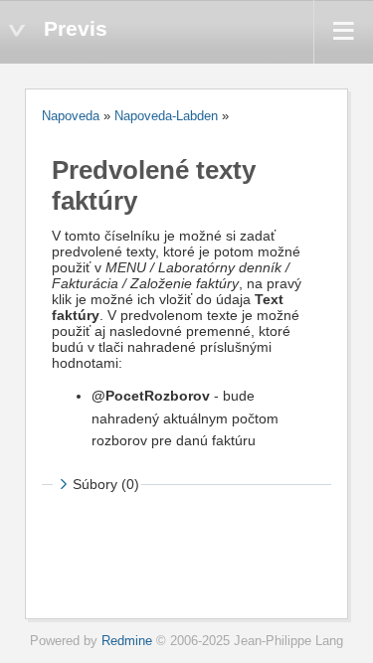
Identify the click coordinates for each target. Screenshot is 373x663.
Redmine (126, 641)
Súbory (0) (106, 484)
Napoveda (70, 115)
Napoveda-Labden (166, 115)
